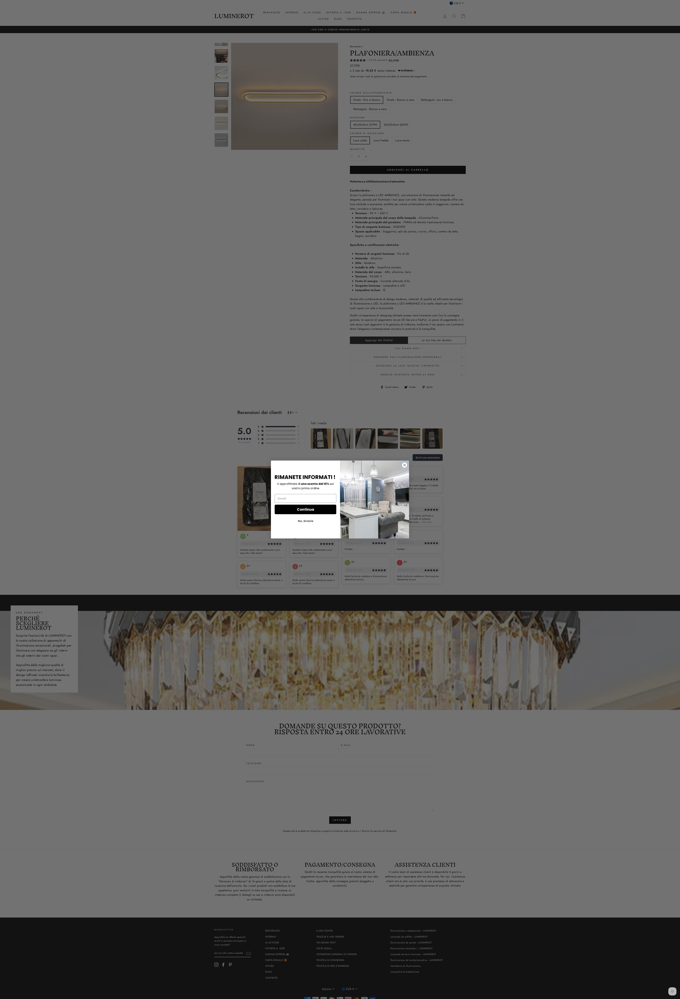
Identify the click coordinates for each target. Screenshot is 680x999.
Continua (305, 509)
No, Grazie (305, 521)
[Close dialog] (404, 465)
